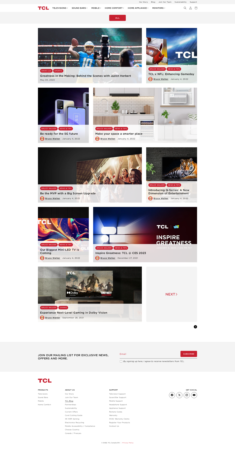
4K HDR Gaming (72, 419)
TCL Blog (69, 401)
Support (193, 2)
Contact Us (114, 426)
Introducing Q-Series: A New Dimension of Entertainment (168, 191)
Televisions (43, 394)
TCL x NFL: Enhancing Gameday (171, 74)
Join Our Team (165, 2)
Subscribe (188, 354)
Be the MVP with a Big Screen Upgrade (68, 193)
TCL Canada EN (114, 443)
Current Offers (71, 412)
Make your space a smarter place (119, 133)
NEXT (170, 294)
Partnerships (70, 404)
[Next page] (195, 326)
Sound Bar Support (117, 397)
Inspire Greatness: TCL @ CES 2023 (120, 253)
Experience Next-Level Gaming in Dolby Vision (73, 312)
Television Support (117, 394)
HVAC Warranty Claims (119, 419)
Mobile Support (116, 401)
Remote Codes (115, 412)
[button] (60, 8)
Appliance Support (117, 408)
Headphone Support (118, 404)
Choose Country (72, 430)
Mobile (41, 401)
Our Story (143, 2)
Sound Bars (43, 397)
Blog (153, 2)
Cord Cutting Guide (73, 415)
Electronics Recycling (74, 422)
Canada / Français (73, 433)
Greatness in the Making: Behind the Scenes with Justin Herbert (85, 75)
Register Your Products (119, 422)
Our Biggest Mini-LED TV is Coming (59, 251)
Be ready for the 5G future (59, 133)
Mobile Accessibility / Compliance (80, 426)
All (117, 18)
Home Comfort (44, 404)
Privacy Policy (128, 443)
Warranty (113, 415)
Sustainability (180, 2)
